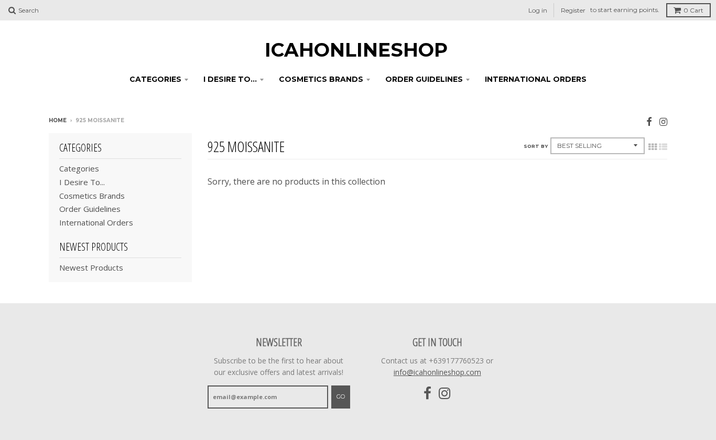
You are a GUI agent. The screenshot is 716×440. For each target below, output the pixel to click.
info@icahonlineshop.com (437, 372)
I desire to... (230, 79)
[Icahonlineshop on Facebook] (649, 121)
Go (341, 396)
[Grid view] (652, 147)
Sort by (536, 146)
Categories (155, 79)
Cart (693, 10)
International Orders (536, 79)
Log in (537, 10)
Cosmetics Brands (321, 79)
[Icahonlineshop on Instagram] (663, 121)
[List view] (663, 147)
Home (58, 120)
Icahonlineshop (356, 49)
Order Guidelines (424, 79)
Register (573, 10)
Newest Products (91, 267)
